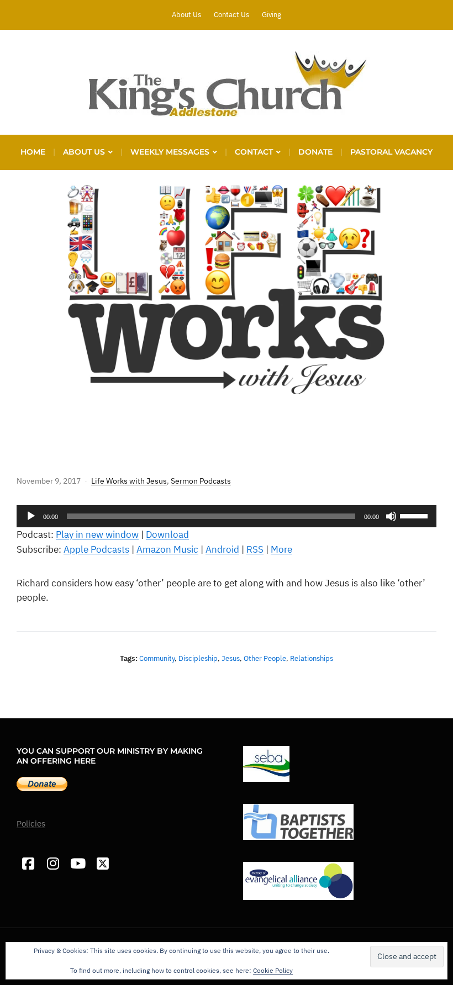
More (281, 549)
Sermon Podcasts (201, 481)
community (157, 658)
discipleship (198, 658)
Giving (271, 14)
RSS (255, 549)
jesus (231, 658)
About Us (186, 14)
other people (265, 658)
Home (32, 152)
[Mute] (391, 516)
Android (222, 549)
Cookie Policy (273, 970)
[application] (226, 516)
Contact (254, 152)
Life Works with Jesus (129, 481)
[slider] (415, 515)
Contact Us (231, 14)
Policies (31, 823)
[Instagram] (53, 864)
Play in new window (97, 534)
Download (167, 534)
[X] (102, 864)
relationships (311, 658)
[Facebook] (28, 864)
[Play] (30, 516)
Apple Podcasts (96, 549)
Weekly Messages (169, 152)
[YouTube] (77, 864)
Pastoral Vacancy (391, 152)
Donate (315, 152)
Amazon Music (167, 549)
